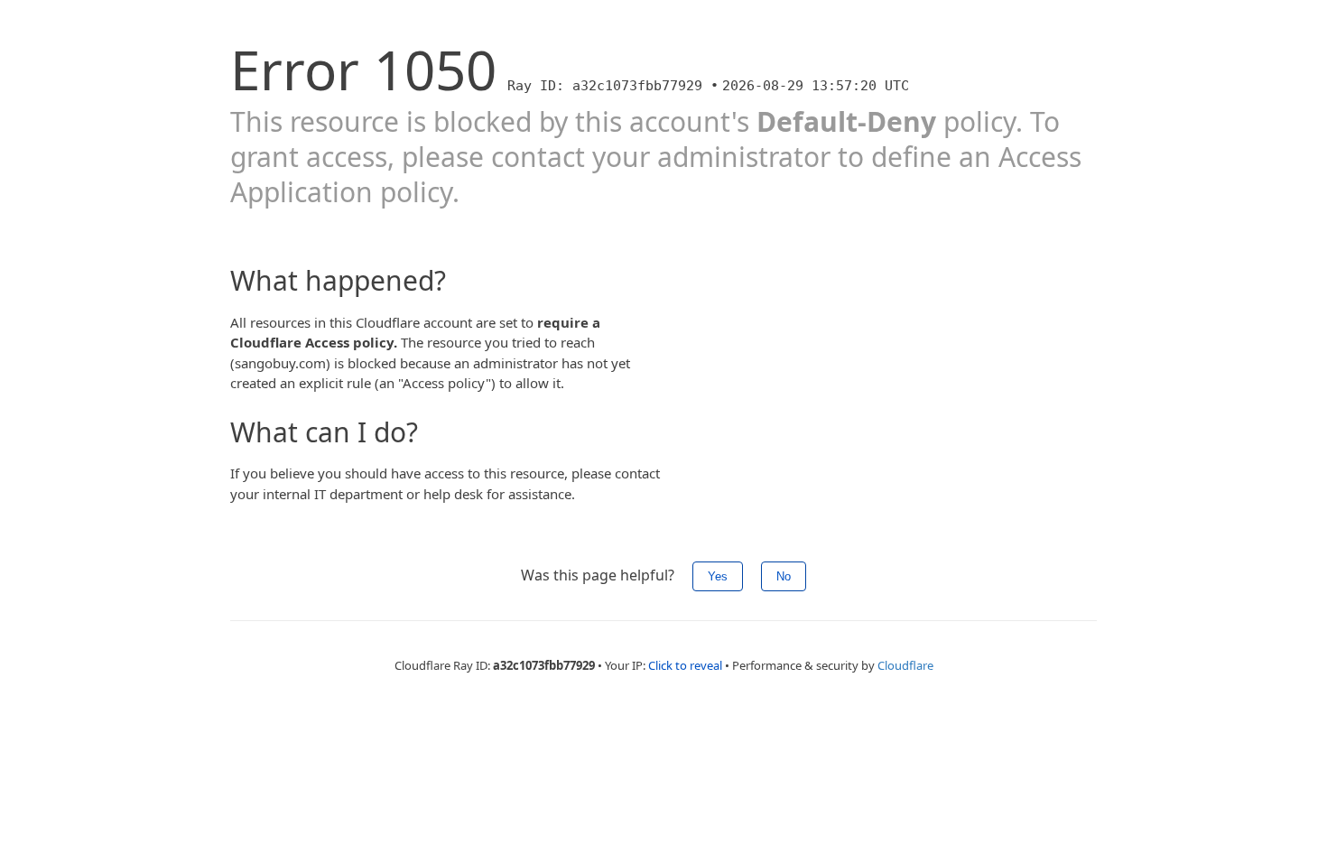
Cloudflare (905, 665)
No (783, 576)
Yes (718, 576)
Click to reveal (685, 665)
